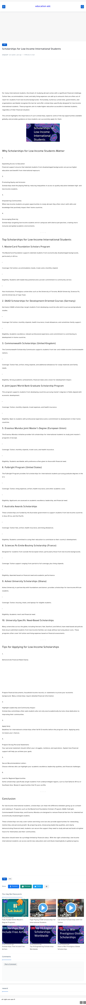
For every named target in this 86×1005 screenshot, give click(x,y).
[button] (13, 886)
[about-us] (81, 1002)
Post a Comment (10, 964)
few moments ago (9, 917)
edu (4, 44)
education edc (43, 6)
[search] (82, 6)
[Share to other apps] (46, 886)
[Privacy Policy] (84, 1002)
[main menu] (3, 6)
